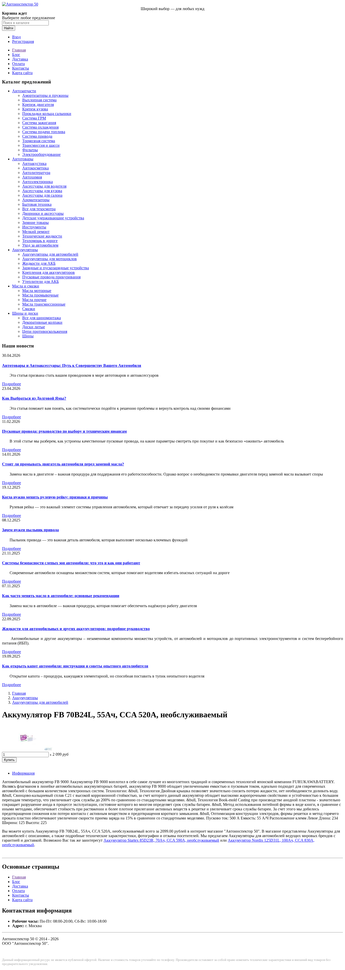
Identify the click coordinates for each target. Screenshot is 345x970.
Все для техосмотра (39, 209)
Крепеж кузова (35, 109)
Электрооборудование (41, 154)
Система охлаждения (40, 127)
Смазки (28, 309)
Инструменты (34, 227)
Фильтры (30, 150)
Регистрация (23, 41)
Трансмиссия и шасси (41, 145)
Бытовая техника (37, 204)
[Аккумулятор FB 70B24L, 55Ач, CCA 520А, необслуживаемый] (27, 749)
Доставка (20, 59)
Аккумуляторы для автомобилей (50, 254)
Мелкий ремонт (36, 231)
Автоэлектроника (37, 182)
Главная (19, 50)
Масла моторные (36, 290)
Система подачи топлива (43, 132)
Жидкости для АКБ (39, 263)
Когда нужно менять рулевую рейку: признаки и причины (55, 497)
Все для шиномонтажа (41, 318)
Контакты (20, 68)
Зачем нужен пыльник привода (30, 530)
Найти (8, 28)
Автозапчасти (24, 91)
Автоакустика (34, 163)
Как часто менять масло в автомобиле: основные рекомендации (60, 596)
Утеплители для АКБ (40, 281)
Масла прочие (34, 300)
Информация (23, 773)
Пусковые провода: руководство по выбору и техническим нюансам (64, 431)
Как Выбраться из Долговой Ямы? (34, 398)
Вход (16, 37)
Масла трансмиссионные (43, 304)
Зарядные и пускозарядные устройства (55, 268)
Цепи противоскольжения (44, 331)
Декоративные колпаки (42, 322)
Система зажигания (39, 123)
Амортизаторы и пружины (45, 95)
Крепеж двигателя (38, 104)
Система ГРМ (34, 118)
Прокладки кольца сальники (46, 113)
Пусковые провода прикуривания (51, 277)
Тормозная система (38, 141)
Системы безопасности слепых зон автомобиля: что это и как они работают (71, 563)
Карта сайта (22, 73)
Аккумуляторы (25, 250)
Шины (28, 336)
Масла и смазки (25, 286)
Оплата (18, 64)
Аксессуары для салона (42, 195)
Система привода (37, 136)
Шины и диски (25, 313)
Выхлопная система (39, 100)
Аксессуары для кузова (42, 191)
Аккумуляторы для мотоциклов (49, 259)
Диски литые (33, 327)
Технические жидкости (42, 236)
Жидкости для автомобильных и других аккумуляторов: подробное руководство (76, 629)
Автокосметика (35, 168)
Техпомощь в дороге (40, 241)
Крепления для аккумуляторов (48, 272)
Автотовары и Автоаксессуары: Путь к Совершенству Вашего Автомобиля (71, 365)
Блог (16, 54)
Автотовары (22, 159)
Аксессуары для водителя (44, 186)
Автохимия (32, 177)
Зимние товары (35, 222)
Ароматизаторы (36, 200)
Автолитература (36, 172)
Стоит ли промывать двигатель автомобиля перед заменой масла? (63, 464)
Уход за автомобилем (40, 245)
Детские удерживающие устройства (53, 218)
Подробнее (11, 384)
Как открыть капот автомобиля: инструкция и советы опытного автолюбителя (75, 666)
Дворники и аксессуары (43, 213)
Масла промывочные (40, 295)
